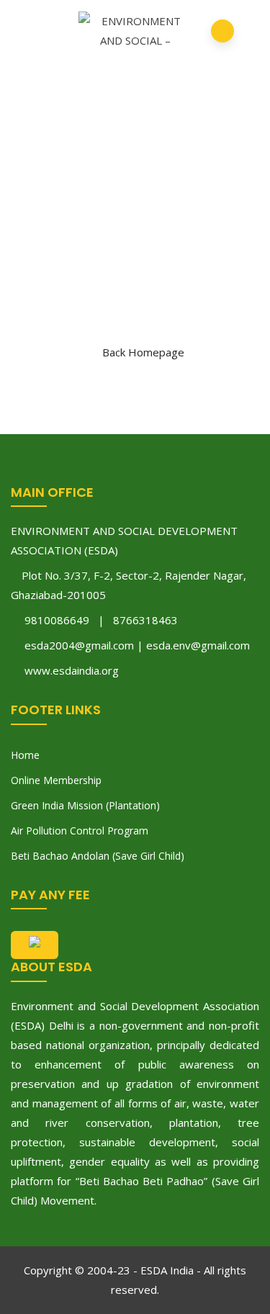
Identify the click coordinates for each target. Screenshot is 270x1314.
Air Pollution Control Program (79, 830)
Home (25, 755)
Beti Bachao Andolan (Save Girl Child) (97, 856)
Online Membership (56, 780)
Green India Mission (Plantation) (85, 805)
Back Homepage (143, 352)
